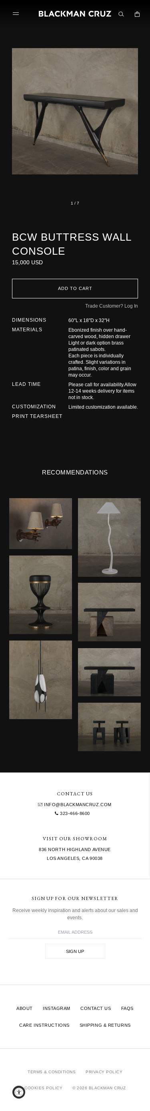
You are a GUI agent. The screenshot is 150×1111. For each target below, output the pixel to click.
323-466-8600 (74, 813)
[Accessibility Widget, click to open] (18, 1092)
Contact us (95, 1008)
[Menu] (17, 14)
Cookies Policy (43, 1088)
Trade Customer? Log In (111, 306)
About (24, 1008)
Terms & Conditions (52, 1072)
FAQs (127, 1008)
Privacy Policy (104, 1072)
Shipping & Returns (105, 1025)
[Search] (121, 14)
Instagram (56, 1008)
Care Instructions (44, 1025)
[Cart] (137, 14)
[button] (75, 111)
